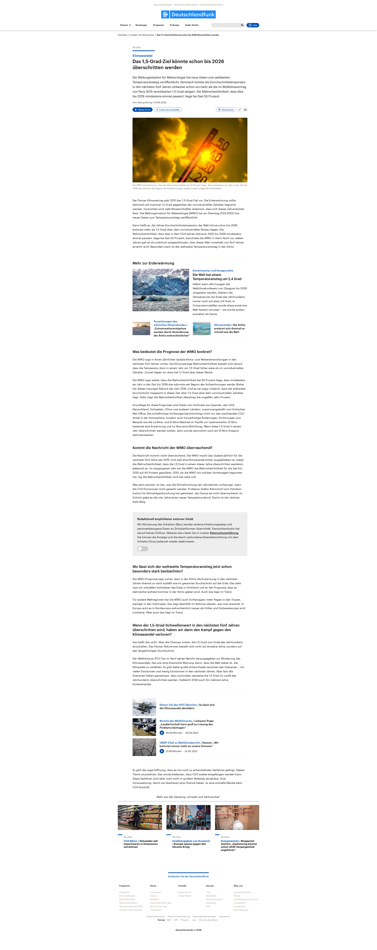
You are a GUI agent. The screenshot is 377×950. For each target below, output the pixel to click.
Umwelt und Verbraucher (142, 35)
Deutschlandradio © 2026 (188, 930)
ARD (169, 920)
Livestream (155, 892)
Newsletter (211, 895)
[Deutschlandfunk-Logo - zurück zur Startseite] (188, 14)
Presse (237, 895)
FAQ (208, 892)
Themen (124, 25)
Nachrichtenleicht (128, 903)
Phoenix (185, 920)
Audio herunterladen (169, 109)
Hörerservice (184, 892)
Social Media (184, 895)
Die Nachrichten (127, 899)
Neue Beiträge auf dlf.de (131, 906)
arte (194, 920)
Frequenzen (156, 910)
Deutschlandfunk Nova (211, 4)
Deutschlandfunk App (161, 903)
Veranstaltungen (214, 899)
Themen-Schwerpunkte (130, 910)
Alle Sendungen (127, 895)
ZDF (176, 920)
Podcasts (174, 25)
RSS (208, 906)
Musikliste (211, 903)
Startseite (122, 35)
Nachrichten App (158, 906)
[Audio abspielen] (162, 733)
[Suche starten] (242, 25)
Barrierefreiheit (241, 910)
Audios (153, 895)
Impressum (224, 916)
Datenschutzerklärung (224, 532)
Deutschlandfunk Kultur (186, 4)
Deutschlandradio (163, 4)
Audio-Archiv (192, 25)
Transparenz (240, 903)
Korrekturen (239, 906)
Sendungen (141, 25)
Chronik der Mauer (208, 920)
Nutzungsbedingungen (204, 916)
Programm (158, 25)
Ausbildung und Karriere (246, 899)
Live (255, 25)
